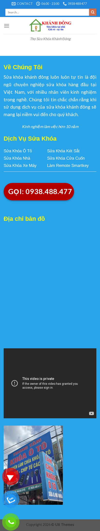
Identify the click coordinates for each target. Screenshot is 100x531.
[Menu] (6, 26)
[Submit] (92, 12)
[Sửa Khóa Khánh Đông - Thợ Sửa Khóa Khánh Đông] (50, 25)
